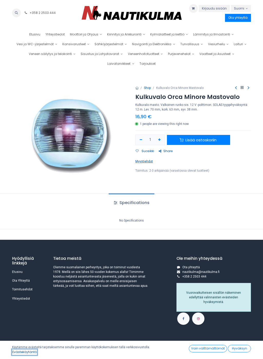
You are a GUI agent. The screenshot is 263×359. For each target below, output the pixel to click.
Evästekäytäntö (24, 352)
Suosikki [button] (147, 151)
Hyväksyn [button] (239, 348)
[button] (16, 12)
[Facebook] (183, 318)
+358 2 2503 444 (42, 13)
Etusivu (17, 272)
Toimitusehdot (22, 289)
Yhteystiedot (21, 298)
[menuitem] (34, 34)
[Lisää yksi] (159, 140)
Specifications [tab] (133, 203)
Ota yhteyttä (238, 17)
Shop (147, 88)
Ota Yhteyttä (21, 280)
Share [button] (168, 151)
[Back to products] (242, 87)
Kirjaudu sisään (214, 8)
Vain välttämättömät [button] (208, 348)
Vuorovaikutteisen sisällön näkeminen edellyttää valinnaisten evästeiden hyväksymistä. (213, 297)
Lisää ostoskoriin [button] (201, 140)
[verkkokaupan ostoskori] (193, 8)
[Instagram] (198, 318)
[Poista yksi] (140, 140)
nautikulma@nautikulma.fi (201, 272)
